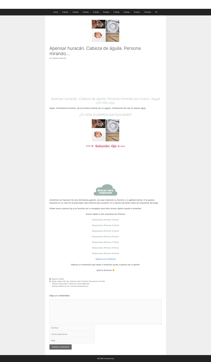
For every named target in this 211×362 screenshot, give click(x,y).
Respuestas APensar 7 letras (105, 242)
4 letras (86, 12)
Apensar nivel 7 (75, 281)
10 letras (147, 12)
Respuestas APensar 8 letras (105, 248)
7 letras (116, 12)
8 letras (127, 12)
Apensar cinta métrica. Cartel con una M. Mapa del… (71, 284)
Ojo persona (93, 281)
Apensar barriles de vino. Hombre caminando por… (70, 286)
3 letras (75, 12)
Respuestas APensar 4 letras (105, 225)
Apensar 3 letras (58, 279)
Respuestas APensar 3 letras (105, 220)
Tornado (102, 281)
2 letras (65, 12)
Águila (54, 281)
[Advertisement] (105, 78)
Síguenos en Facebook (105, 259)
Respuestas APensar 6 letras (105, 236)
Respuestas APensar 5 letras (105, 231)
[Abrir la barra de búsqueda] (156, 12)
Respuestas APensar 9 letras (105, 253)
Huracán (85, 281)
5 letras (96, 12)
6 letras (106, 12)
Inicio (56, 12)
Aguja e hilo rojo (63, 281)
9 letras (137, 12)
